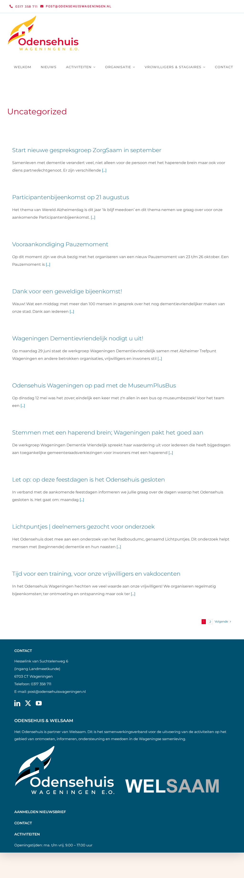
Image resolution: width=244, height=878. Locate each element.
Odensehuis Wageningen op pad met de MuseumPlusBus (94, 385)
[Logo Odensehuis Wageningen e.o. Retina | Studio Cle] (43, 17)
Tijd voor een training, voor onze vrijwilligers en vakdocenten (96, 573)
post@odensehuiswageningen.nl (57, 691)
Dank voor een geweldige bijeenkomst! (67, 291)
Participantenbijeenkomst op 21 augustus (70, 197)
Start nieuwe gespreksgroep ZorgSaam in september (86, 150)
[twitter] (28, 703)
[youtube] (39, 703)
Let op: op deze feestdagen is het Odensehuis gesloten (88, 479)
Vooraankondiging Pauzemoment (60, 244)
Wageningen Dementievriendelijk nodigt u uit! (77, 338)
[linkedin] (17, 703)
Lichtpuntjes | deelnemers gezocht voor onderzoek (83, 526)
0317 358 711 (41, 684)
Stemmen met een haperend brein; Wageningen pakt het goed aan (107, 432)
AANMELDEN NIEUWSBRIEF (40, 812)
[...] (104, 170)
